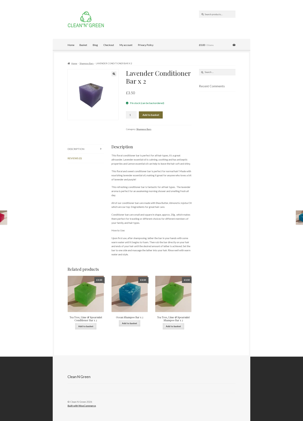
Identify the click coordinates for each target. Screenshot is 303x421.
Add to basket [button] (85, 326)
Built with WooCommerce (82, 405)
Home (71, 44)
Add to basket (151, 114)
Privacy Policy (145, 44)
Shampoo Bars (87, 63)
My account (125, 44)
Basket (83, 44)
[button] (113, 73)
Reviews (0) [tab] (75, 158)
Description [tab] (76, 148)
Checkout (108, 44)
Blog (95, 44)
